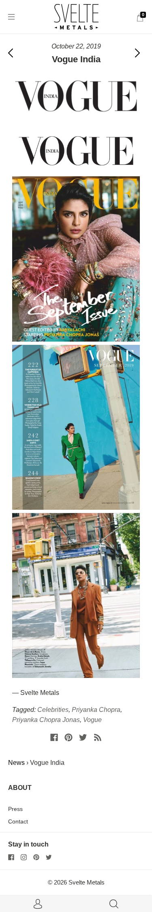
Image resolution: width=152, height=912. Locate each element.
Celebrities (53, 709)
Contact (18, 821)
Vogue (92, 719)
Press (15, 809)
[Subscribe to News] (97, 737)
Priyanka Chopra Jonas (46, 719)
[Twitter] (83, 737)
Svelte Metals (87, 882)
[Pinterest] (68, 737)
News (16, 762)
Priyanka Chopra (96, 709)
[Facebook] (54, 737)
